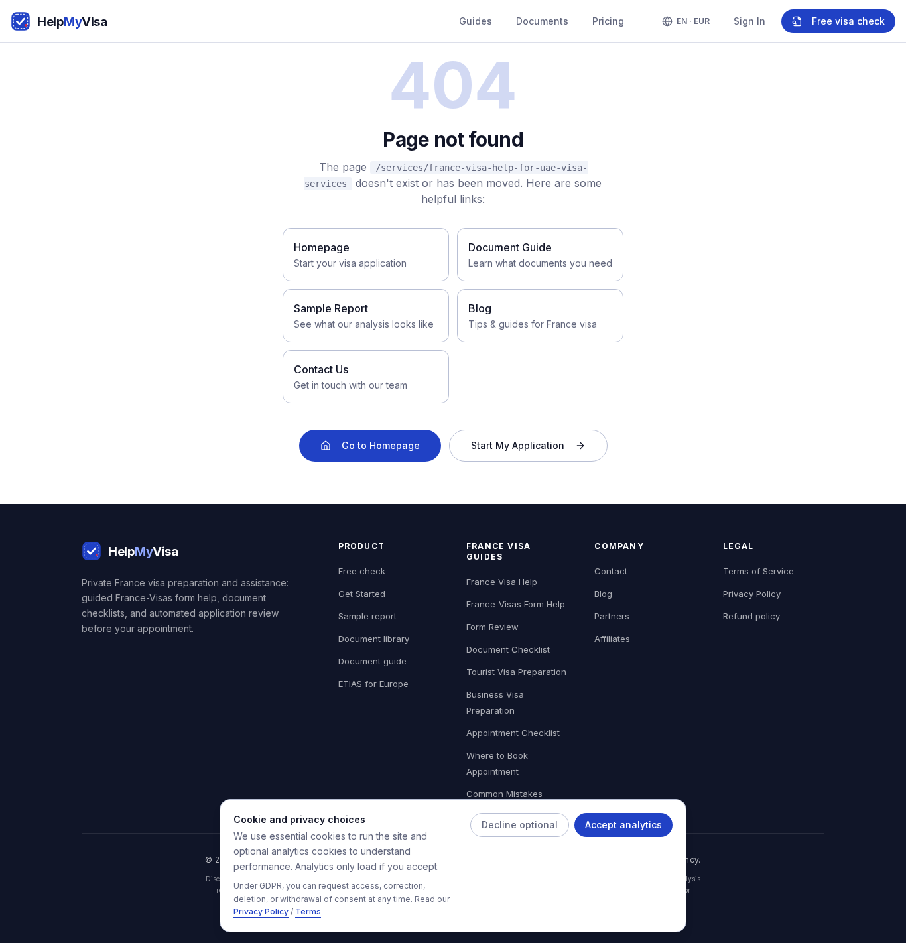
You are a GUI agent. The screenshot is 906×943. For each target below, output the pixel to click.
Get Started (361, 593)
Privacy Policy (261, 912)
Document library (373, 638)
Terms (308, 912)
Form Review (492, 626)
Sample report (367, 616)
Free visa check (848, 21)
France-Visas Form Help (515, 604)
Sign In (749, 21)
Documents (542, 21)
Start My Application (517, 445)
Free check (361, 571)
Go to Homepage (381, 445)
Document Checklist (508, 649)
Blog (603, 593)
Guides (475, 21)
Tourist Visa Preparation (516, 671)
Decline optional (520, 824)
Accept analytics (623, 824)
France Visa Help (501, 581)
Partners (611, 616)
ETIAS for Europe (373, 683)
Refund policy (751, 616)
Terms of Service (758, 571)
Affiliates (612, 638)
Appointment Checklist (513, 732)
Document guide (372, 661)
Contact (610, 571)
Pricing (608, 21)
